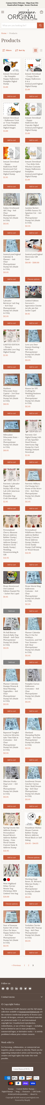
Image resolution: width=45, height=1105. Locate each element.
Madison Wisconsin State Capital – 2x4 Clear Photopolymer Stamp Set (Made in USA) (11, 394)
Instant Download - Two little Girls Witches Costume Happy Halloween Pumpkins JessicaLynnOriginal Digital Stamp (33, 169)
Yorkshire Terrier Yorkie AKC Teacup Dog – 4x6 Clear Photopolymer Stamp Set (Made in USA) (33, 931)
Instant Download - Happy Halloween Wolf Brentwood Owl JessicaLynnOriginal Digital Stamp (12, 167)
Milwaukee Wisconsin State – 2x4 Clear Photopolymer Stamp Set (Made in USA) (11, 441)
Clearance (26, 1091)
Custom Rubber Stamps (25, 1089)
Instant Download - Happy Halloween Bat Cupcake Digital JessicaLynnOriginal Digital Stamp (33, 124)
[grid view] (35, 50)
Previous (17, 965)
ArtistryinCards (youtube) (18, 1094)
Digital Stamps (7, 1091)
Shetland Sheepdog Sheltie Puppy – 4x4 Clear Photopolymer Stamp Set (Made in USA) (33, 738)
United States (21, 1069)
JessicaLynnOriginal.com (29, 1012)
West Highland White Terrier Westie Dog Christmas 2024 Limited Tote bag (10, 888)
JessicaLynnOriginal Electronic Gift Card (33, 256)
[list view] (41, 50)
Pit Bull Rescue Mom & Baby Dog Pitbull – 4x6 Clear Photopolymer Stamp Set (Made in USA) (11, 638)
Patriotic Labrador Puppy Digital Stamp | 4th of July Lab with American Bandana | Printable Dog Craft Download (11, 491)
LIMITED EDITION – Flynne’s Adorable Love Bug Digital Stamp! (11, 348)
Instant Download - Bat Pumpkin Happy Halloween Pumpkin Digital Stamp (11, 79)
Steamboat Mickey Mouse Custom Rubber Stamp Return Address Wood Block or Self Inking (33, 833)
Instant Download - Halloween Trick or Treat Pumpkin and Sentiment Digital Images (11, 123)
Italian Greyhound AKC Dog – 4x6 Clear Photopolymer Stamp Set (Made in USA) (11, 214)
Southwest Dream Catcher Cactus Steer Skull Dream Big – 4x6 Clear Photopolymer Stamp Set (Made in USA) (33, 788)
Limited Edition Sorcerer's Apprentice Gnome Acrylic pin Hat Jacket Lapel (33, 305)
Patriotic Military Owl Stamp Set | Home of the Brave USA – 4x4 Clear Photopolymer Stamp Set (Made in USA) (33, 491)
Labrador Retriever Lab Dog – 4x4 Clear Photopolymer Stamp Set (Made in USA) (11, 306)
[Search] (40, 25)
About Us (33, 1094)
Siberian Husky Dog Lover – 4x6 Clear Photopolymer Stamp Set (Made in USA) (10, 787)
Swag (18, 1091)
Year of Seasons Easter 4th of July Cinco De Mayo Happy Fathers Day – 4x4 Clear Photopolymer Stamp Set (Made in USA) (11, 934)
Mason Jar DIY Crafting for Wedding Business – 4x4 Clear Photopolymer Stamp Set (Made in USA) (33, 395)
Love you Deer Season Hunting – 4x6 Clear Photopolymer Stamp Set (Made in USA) (33, 350)
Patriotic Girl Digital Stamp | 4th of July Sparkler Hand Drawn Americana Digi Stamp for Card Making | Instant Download (33, 443)
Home (3, 33)
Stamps (11, 1089)
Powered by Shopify (22, 1100)
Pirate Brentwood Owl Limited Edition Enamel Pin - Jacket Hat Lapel (11, 590)
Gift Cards (36, 1091)
